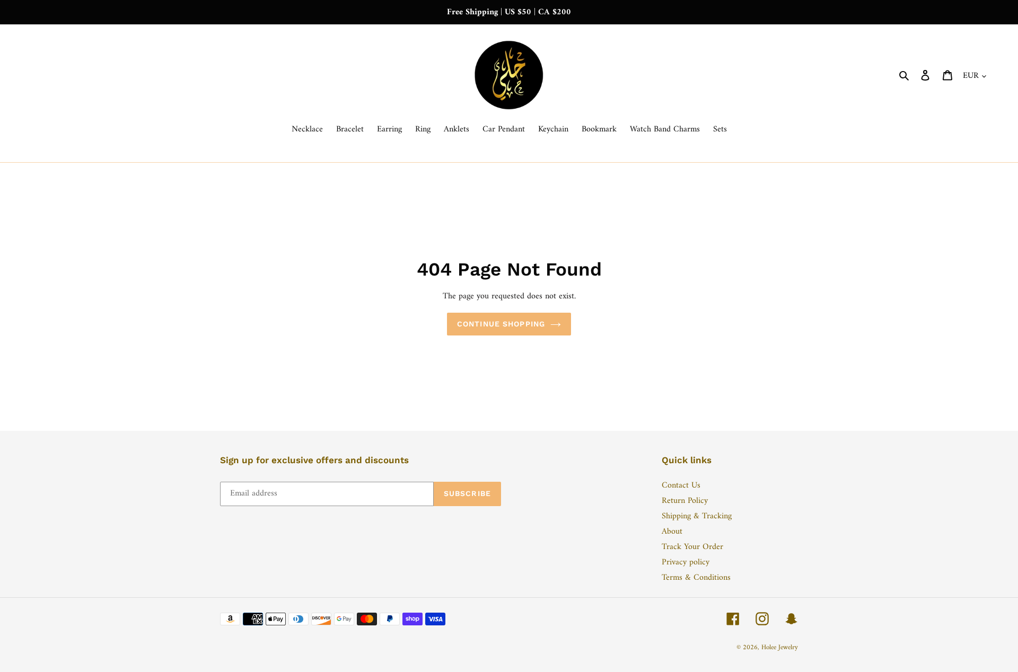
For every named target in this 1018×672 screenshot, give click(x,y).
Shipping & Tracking (697, 516)
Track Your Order (692, 547)
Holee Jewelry (779, 647)
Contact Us (681, 485)
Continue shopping (501, 324)
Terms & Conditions (696, 577)
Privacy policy (685, 562)
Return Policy (685, 500)
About (672, 531)
